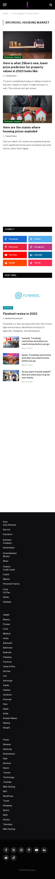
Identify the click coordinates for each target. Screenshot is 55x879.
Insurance (7, 534)
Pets (5, 704)
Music (6, 561)
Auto (5, 522)
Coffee (6, 592)
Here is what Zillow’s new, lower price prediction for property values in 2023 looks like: (25, 67)
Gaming (6, 723)
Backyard (7, 643)
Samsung (7, 749)
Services (7, 763)
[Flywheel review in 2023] (27, 295)
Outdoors (7, 695)
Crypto (6, 574)
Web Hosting (9, 787)
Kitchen (6, 671)
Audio (5, 713)
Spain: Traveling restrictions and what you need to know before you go (36, 358)
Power (6, 740)
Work (5, 815)
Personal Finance (12, 57)
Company (7, 543)
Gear (5, 758)
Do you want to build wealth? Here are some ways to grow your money (36, 375)
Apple (6, 709)
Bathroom (7, 648)
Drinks (6, 597)
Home (6, 638)
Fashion (6, 690)
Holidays (7, 602)
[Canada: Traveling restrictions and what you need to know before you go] (11, 342)
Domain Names (10, 718)
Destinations (9, 754)
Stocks (6, 819)
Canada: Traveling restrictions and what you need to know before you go (35, 341)
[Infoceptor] (27, 5)
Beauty (6, 619)
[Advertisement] (27, 192)
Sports (6, 810)
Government (9, 547)
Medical (6, 633)
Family (6, 685)
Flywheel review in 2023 (20, 313)
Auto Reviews (9, 525)
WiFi (5, 791)
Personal (7, 699)
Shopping (7, 805)
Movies (6, 556)
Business (7, 540)
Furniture (7, 662)
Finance (7, 566)
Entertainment (10, 553)
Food (5, 589)
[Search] (50, 4)
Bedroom (7, 652)
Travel (6, 801)
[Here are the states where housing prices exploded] (27, 109)
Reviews (8, 308)
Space (6, 768)
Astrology (7, 680)
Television (7, 824)
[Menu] (5, 4)
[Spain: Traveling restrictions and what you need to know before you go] (11, 358)
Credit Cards (9, 570)
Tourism (6, 772)
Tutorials (7, 782)
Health (6, 615)
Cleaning (7, 657)
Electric (6, 529)
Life (5, 676)
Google (6, 727)
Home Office (9, 666)
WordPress (8, 796)
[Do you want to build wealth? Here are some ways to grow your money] (11, 375)
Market (6, 579)
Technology (8, 777)
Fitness (6, 624)
